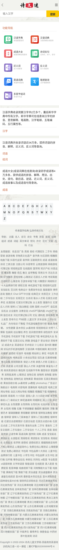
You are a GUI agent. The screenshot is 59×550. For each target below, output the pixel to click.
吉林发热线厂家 (23, 489)
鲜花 (44, 353)
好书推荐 (8, 276)
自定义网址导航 (19, 391)
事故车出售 (31, 425)
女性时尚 (35, 404)
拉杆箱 (9, 459)
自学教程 (32, 272)
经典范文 (35, 293)
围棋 (37, 306)
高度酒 (9, 366)
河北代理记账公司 (22, 315)
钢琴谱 (34, 412)
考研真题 (52, 276)
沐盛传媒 (40, 366)
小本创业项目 (30, 357)
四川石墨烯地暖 (48, 527)
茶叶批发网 (26, 535)
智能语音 (29, 463)
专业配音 (52, 459)
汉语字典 (13, 434)
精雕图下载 (41, 391)
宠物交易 (31, 374)
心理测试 (28, 276)
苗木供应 (20, 327)
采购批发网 (10, 374)
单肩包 (29, 459)
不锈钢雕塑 (28, 408)
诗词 (2, 264)
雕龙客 (7, 272)
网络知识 (52, 281)
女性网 (7, 408)
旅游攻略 (10, 255)
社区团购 (44, 255)
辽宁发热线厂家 (38, 493)
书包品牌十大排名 (38, 451)
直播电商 (32, 387)
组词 (3, 241)
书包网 (50, 353)
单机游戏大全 (47, 336)
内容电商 (22, 387)
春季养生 (34, 531)
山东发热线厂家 (18, 506)
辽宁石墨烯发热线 (19, 493)
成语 (10, 241)
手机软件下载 (18, 336)
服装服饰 (47, 289)
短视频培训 (42, 327)
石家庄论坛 (18, 340)
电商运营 (17, 357)
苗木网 (48, 344)
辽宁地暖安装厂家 (15, 497)
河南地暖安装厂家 (12, 514)
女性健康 (10, 327)
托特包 (36, 459)
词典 (53, 236)
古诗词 (29, 298)
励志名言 (8, 315)
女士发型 (37, 302)
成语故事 (52, 259)
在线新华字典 (33, 370)
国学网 (36, 268)
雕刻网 (45, 408)
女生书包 (49, 455)
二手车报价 (16, 429)
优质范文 (45, 293)
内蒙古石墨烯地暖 (15, 518)
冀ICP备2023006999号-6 (42, 546)
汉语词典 (29, 349)
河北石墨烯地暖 (25, 484)
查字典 (36, 255)
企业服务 (13, 310)
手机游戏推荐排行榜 (36, 323)
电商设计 (23, 289)
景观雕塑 (25, 412)
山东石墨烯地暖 (35, 506)
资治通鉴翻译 (45, 472)
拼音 (41, 236)
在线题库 (27, 268)
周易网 (11, 395)
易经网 (3, 395)
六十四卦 (20, 395)
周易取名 (25, 438)
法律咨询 (23, 310)
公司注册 (18, 366)
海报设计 (5, 387)
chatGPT (44, 306)
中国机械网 (41, 349)
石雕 (19, 408)
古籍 (11, 236)
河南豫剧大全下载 (42, 467)
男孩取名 (35, 438)
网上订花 (47, 400)
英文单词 (24, 241)
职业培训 (45, 340)
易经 (32, 251)
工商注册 (10, 264)
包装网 (9, 332)
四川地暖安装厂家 (10, 531)
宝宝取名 (45, 438)
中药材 (53, 531)
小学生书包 (28, 455)
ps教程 (31, 383)
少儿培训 (39, 344)
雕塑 (14, 272)
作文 (38, 241)
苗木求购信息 (49, 476)
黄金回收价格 (10, 383)
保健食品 (44, 531)
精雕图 (53, 255)
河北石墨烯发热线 (48, 480)
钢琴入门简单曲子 (21, 417)
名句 (23, 236)
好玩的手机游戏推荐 (14, 349)
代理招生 (39, 251)
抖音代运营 (16, 259)
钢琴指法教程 (45, 412)
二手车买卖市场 (16, 425)
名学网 (16, 442)
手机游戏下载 (32, 336)
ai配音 (44, 459)
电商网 (13, 387)
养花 (3, 302)
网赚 (27, 340)
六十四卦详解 (42, 395)
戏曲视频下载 (26, 467)
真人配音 (49, 463)
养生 (25, 332)
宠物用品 (8, 378)
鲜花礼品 (5, 404)
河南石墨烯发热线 (16, 510)
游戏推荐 (50, 315)
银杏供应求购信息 (29, 480)
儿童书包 (17, 455)
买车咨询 (41, 319)
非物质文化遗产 (24, 255)
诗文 (29, 236)
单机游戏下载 (35, 285)
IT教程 (22, 323)
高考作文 (13, 319)
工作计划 (51, 319)
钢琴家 (7, 417)
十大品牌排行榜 (9, 285)
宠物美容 (28, 378)
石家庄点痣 (51, 298)
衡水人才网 (39, 298)
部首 (47, 236)
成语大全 (9, 344)
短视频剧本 (17, 361)
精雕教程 (52, 391)
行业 (30, 245)
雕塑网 (38, 408)
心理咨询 (15, 281)
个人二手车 (40, 429)
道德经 (12, 353)
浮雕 (52, 408)
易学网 (26, 259)
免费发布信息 (35, 289)
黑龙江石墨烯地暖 (17, 501)
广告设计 (52, 383)
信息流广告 (18, 251)
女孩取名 (15, 438)
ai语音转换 (6, 463)
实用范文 (20, 298)
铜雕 (13, 408)
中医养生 (24, 531)
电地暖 (27, 353)
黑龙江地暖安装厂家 (37, 501)
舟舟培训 (13, 323)
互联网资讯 (36, 259)
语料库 (41, 315)
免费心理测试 (13, 451)
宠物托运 (18, 378)
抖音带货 (30, 264)
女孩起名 (8, 442)
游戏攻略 (18, 276)
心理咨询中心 (22, 446)
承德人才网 (41, 361)
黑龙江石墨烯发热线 (35, 497)
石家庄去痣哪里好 (13, 421)
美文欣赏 (52, 349)
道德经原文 (34, 442)
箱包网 (21, 370)
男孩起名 (5, 438)
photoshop (41, 383)
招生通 (41, 357)
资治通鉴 (33, 472)
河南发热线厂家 (34, 510)
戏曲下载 (5, 259)
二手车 (48, 251)
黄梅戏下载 (12, 472)
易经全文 (15, 400)
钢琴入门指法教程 (19, 306)
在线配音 (39, 463)
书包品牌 (39, 455)
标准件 (19, 353)
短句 (32, 241)
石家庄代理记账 (24, 302)
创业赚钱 (18, 332)
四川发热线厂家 (31, 527)
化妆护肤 (45, 404)
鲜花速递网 (26, 400)
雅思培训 (45, 370)
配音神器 (13, 467)
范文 (44, 241)
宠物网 (40, 374)
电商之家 (52, 387)
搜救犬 (9, 293)
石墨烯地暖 (51, 357)
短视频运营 (16, 268)
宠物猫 (48, 374)
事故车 (48, 425)
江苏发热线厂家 (16, 523)
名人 (17, 236)
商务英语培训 (11, 370)
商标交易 (22, 285)
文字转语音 (18, 463)
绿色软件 (48, 332)
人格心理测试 (7, 446)
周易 (26, 251)
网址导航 (5, 391)
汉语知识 (5, 281)
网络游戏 (52, 264)
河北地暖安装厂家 (43, 484)
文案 (51, 241)
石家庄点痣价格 (44, 421)
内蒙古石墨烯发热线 (33, 514)
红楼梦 (4, 353)
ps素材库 (30, 327)
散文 (25, 272)
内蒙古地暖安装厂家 (35, 518)
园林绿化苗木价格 (9, 480)
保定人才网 (29, 361)
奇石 (19, 272)
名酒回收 (10, 302)
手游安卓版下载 (29, 281)
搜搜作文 (47, 302)
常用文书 (42, 272)
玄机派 (4, 310)
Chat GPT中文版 (21, 293)
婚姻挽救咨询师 (49, 442)
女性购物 (25, 404)
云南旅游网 (41, 264)
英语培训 (19, 344)
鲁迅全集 (5, 361)
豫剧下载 (23, 472)
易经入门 (5, 400)
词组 (16, 241)
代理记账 (5, 268)
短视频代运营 (49, 285)
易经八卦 (30, 395)
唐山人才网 (29, 366)
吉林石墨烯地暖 (40, 489)
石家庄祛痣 (29, 421)
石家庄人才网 (40, 276)
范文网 (14, 289)
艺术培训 (29, 344)
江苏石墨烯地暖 (33, 523)
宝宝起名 (5, 289)
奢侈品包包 (19, 459)
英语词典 (23, 434)
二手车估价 (9, 298)
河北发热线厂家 (8, 484)
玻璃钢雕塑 (14, 412)
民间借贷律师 (36, 332)
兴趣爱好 (42, 281)
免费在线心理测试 (39, 446)
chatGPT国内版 (37, 310)
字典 (35, 236)
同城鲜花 (37, 400)
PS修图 (22, 319)
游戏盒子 (35, 340)
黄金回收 (38, 378)
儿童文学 (31, 319)
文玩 (35, 315)
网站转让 (36, 353)
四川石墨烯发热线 (13, 527)
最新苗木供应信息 (32, 476)
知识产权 (45, 268)
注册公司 (20, 264)
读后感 (53, 306)
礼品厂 (4, 323)
